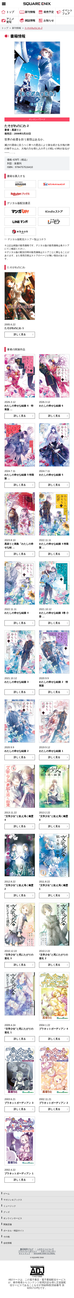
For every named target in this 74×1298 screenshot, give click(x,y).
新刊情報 (16, 28)
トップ (5, 28)
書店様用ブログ (26, 1249)
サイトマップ (24, 1253)
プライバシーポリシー (27, 1251)
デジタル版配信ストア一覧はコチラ (27, 239)
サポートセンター (48, 1251)
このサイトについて (45, 1249)
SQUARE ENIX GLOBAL (44, 1253)
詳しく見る (20, 334)
